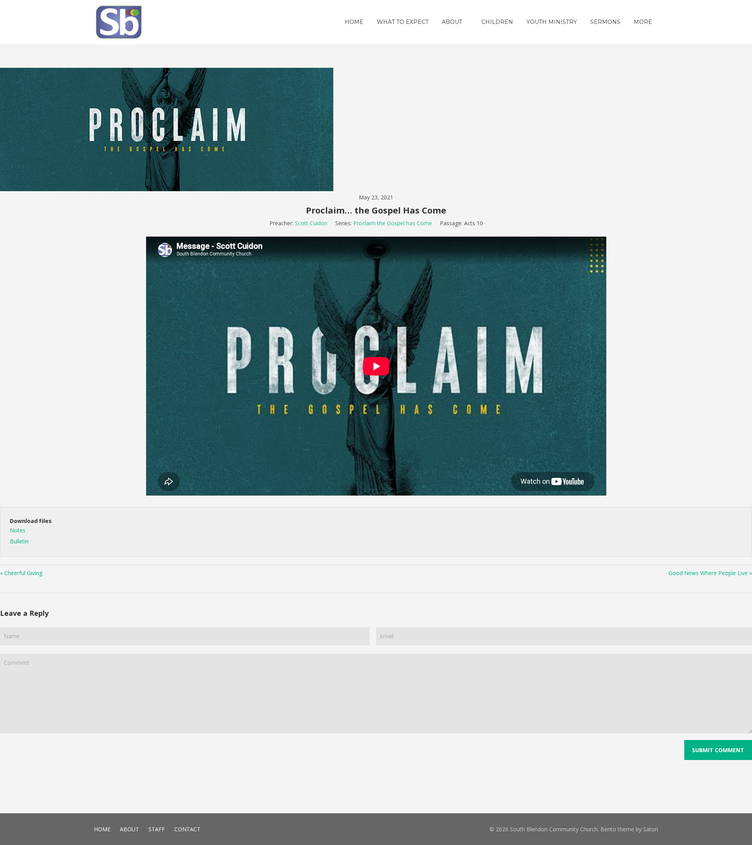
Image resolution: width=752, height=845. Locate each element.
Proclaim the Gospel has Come (392, 223)
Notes (17, 530)
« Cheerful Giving (21, 573)
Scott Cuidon (311, 223)
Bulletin (19, 541)
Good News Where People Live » (710, 573)
